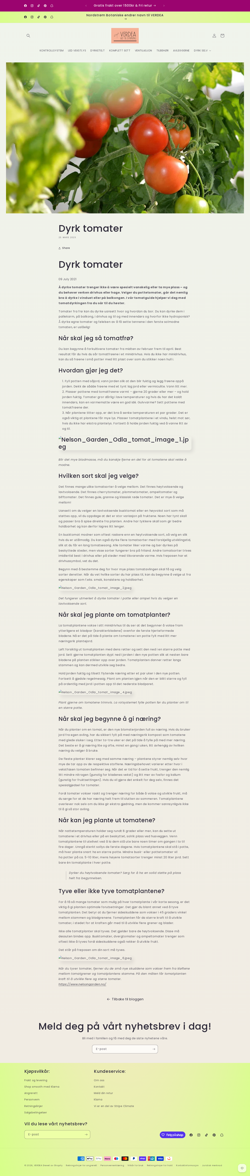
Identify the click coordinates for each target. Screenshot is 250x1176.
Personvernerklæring (112, 1165)
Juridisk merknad (212, 1165)
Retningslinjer (33, 1106)
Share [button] (66, 248)
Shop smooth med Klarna (41, 1087)
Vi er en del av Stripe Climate (114, 1106)
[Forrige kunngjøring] (86, 5)
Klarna (98, 1099)
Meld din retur (103, 1093)
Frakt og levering (35, 1080)
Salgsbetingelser (35, 1112)
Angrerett (31, 1093)
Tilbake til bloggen (127, 999)
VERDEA (38, 1165)
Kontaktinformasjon (187, 1165)
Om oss (99, 1080)
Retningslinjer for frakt (160, 1165)
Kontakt (99, 1087)
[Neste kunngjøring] (164, 5)
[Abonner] (154, 1049)
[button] (28, 36)
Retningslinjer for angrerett (81, 1165)
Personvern (32, 1099)
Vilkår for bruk (135, 1165)
